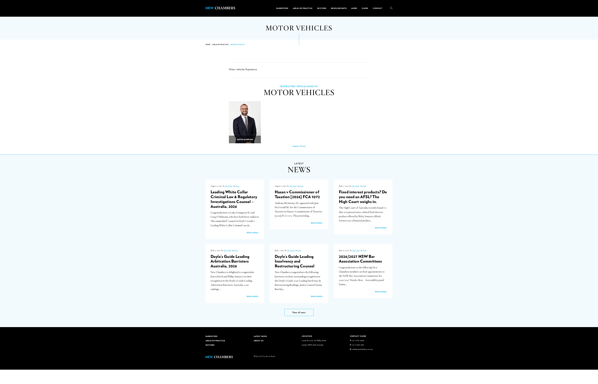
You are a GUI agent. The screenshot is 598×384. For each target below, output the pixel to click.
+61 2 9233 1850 (358, 345)
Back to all (299, 146)
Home (208, 44)
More (354, 8)
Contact (377, 8)
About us (258, 341)
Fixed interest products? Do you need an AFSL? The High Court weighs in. (363, 196)
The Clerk (228, 186)
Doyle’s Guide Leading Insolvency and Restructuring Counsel (294, 261)
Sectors (321, 8)
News (237, 186)
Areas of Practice (303, 8)
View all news (299, 312)
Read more (252, 233)
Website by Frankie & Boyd (264, 356)
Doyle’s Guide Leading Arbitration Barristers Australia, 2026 (230, 261)
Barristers (282, 8)
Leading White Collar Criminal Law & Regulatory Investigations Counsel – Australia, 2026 (234, 198)
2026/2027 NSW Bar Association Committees (360, 258)
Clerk (365, 8)
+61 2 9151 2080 (358, 340)
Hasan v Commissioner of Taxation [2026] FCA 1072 (297, 194)
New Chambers (220, 8)
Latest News (260, 336)
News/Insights (339, 8)
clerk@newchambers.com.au (362, 349)
